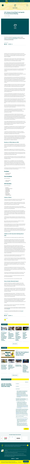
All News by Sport (15, 375)
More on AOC (15, 343)
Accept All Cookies (26, 461)
